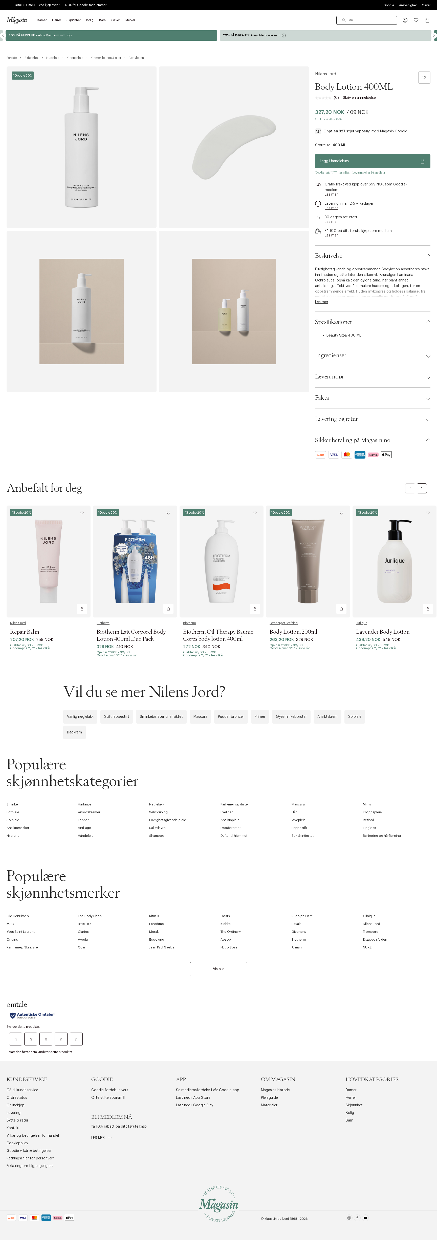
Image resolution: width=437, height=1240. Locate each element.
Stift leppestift (116, 717)
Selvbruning (158, 812)
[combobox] (366, 20)
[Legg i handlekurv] (82, 609)
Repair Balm (24, 632)
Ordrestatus (17, 1098)
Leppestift (299, 827)
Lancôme (156, 923)
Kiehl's (226, 923)
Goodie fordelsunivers (109, 1090)
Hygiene (13, 835)
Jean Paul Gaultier (162, 947)
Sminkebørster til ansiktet (161, 717)
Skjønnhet (354, 1105)
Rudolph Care (302, 916)
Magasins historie (275, 1090)
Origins (12, 939)
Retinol (368, 820)
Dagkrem (74, 732)
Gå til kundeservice (22, 1090)
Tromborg (370, 931)
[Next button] (434, 36)
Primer (260, 717)
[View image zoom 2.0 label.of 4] (234, 147)
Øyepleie (299, 820)
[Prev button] (3, 36)
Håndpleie (86, 835)
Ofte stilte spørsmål (108, 1098)
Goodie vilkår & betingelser (29, 1151)
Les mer (98, 1138)
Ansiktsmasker (18, 827)
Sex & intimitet (303, 835)
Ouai (81, 947)
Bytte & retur (17, 1120)
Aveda (83, 939)
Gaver (426, 5)
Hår (294, 812)
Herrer (351, 1098)
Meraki (154, 931)
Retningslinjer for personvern (31, 1158)
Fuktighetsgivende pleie (167, 820)
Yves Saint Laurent (21, 931)
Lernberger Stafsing (284, 623)
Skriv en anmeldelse (359, 98)
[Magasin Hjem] (17, 20)
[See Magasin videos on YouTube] (365, 1218)
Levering (13, 1113)
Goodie (388, 5)
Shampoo (156, 835)
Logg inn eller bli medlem (369, 172)
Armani (297, 947)
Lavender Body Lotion (383, 632)
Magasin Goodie (393, 131)
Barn (349, 1120)
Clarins (83, 931)
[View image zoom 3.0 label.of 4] (81, 311)
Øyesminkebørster (291, 717)
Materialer (269, 1105)
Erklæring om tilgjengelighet (30, 1166)
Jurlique (361, 623)
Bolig (350, 1113)
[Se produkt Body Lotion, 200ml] (308, 561)
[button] (405, 20)
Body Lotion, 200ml (293, 632)
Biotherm (103, 623)
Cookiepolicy (17, 1143)
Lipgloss (369, 827)
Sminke (12, 804)
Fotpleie (13, 812)
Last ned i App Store (193, 1098)
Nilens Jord (325, 74)
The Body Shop (90, 916)
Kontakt (13, 1128)
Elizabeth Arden (375, 939)
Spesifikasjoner (333, 322)
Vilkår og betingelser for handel (33, 1135)
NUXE (367, 947)
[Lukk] (298, 674)
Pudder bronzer (231, 717)
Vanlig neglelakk (80, 717)
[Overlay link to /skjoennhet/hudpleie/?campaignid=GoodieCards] (111, 35)
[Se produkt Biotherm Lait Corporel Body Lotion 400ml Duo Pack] (135, 561)
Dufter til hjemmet (234, 835)
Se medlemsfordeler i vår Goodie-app (207, 1090)
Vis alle (218, 969)
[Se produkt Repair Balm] (49, 561)
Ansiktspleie (230, 820)
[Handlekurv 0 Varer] (427, 20)
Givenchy (299, 931)
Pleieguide (269, 1098)
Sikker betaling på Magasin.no (352, 440)
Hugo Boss (229, 947)
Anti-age (84, 827)
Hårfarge (84, 804)
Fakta (322, 398)
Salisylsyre (157, 827)
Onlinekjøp (16, 1105)
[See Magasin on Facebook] (357, 1218)
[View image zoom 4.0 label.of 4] (234, 311)
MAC (10, 923)
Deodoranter (231, 827)
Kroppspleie (372, 812)
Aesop (226, 939)
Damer (351, 1090)
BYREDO (84, 923)
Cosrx (225, 916)
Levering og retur (336, 419)
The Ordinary (231, 931)
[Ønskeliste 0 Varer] (416, 20)
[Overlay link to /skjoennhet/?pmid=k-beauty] (325, 35)
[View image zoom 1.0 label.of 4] (81, 147)
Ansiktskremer (89, 812)
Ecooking (156, 939)
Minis (367, 804)
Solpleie (354, 717)
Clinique (369, 916)
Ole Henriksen (18, 916)
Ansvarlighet (408, 5)
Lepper (83, 820)
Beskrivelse (328, 256)
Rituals (154, 916)
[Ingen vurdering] (324, 98)
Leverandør (329, 377)
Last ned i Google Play (194, 1105)
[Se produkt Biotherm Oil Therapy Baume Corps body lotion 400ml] (222, 561)
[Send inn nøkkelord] (344, 20)
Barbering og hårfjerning (382, 835)
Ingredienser (330, 355)
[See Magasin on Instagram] (349, 1218)
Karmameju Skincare (22, 947)
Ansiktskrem (327, 717)
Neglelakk (156, 804)
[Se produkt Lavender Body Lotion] (394, 561)
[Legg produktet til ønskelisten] (424, 77)
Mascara (200, 717)
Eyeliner (227, 812)
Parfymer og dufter (235, 804)
